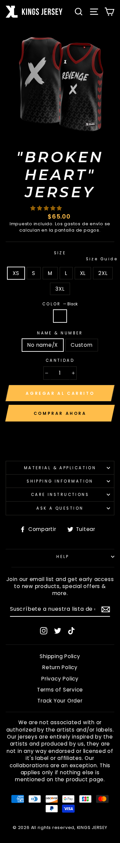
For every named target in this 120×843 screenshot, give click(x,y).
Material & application (60, 468)
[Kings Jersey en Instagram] (43, 630)
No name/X (42, 344)
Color (60, 304)
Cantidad (60, 360)
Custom (82, 344)
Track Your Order (59, 700)
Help (62, 556)
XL (83, 273)
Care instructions (60, 494)
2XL (102, 273)
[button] (47, 208)
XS (16, 273)
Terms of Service (60, 689)
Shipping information (60, 481)
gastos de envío (83, 224)
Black (60, 316)
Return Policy (60, 667)
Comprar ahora (60, 413)
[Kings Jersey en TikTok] (71, 630)
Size (84, 256)
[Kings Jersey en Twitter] (57, 630)
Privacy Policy (60, 678)
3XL (59, 288)
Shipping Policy (60, 656)
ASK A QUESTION (59, 508)
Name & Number (60, 333)
